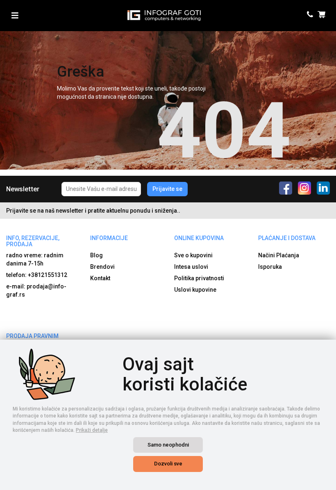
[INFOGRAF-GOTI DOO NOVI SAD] (164, 15)
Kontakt (100, 278)
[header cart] (323, 15)
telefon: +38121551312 (36, 275)
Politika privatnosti (199, 278)
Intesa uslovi (191, 266)
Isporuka (270, 266)
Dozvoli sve (168, 464)
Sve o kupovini (193, 255)
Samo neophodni (168, 445)
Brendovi (102, 266)
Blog (96, 255)
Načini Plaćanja (278, 255)
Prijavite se (167, 189)
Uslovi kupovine (195, 289)
